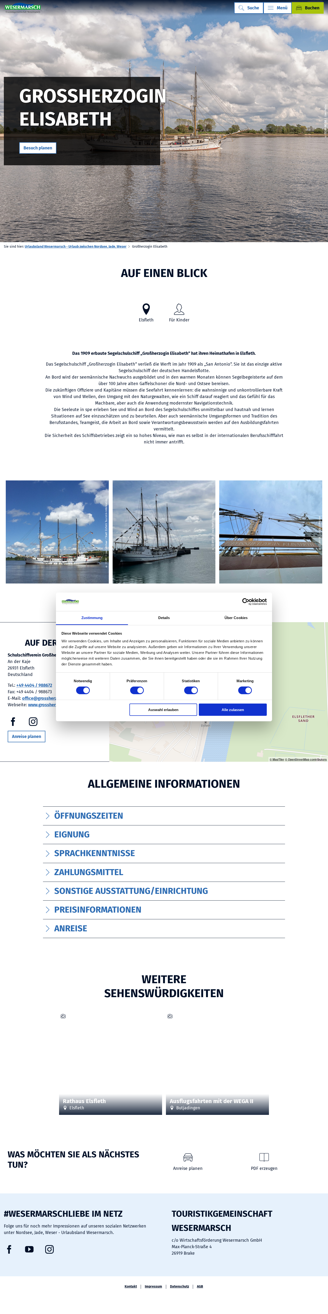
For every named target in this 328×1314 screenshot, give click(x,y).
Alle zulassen (233, 709)
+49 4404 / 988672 (34, 685)
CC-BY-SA (266, 1073)
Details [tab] (164, 618)
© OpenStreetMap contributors (306, 759)
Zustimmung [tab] (92, 618)
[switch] (137, 690)
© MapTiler (277, 759)
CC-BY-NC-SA (325, 127)
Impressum (153, 1287)
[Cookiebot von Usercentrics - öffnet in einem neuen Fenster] (246, 601)
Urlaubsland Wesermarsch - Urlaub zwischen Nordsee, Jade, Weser (76, 247)
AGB (200, 1287)
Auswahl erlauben (163, 709)
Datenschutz (179, 1287)
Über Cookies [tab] (236, 618)
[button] (37, 148)
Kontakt (131, 1287)
